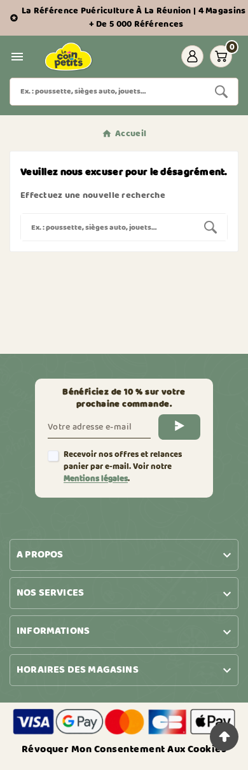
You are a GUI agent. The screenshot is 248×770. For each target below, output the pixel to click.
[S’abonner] (179, 427)
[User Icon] (192, 56)
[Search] (221, 92)
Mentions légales (96, 479)
